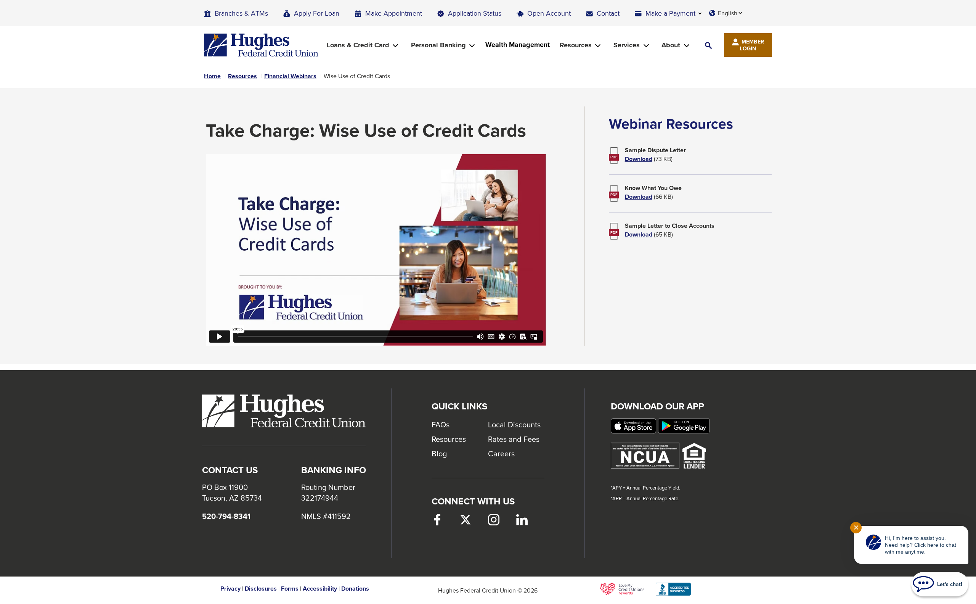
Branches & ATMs (241, 13)
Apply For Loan (316, 13)
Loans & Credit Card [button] (358, 45)
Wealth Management (517, 45)
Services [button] (626, 45)
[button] (708, 45)
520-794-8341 (226, 516)
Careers (501, 453)
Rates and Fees (513, 439)
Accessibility (320, 589)
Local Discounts (514, 424)
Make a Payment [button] (670, 13)
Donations (355, 589)
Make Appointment (393, 13)
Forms (290, 589)
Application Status (474, 13)
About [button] (670, 45)
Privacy (230, 589)
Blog (439, 453)
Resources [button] (576, 45)
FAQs (440, 424)
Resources (242, 76)
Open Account (549, 13)
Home (212, 76)
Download (638, 159)
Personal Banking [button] (438, 45)
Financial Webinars (290, 76)
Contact (608, 13)
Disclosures (261, 589)
